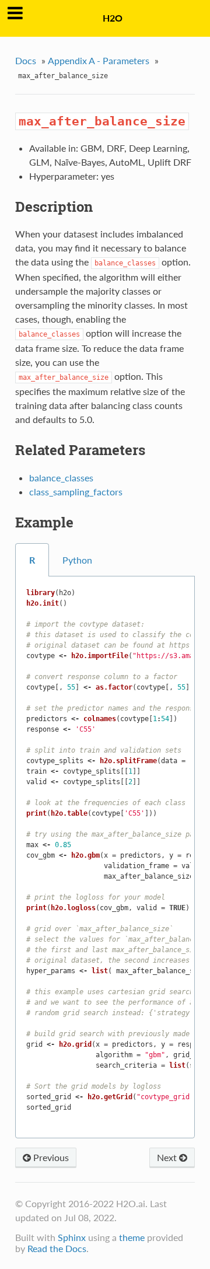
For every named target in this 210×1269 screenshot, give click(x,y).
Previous (50, 1157)
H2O (113, 17)
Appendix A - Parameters (98, 60)
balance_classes (61, 477)
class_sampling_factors (76, 491)
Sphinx (72, 1237)
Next (168, 1157)
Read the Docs (56, 1248)
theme (132, 1237)
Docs (25, 60)
